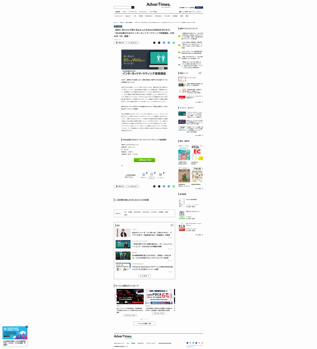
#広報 (181, 16)
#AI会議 (140, 16)
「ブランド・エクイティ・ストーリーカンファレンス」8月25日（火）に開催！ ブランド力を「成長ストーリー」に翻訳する (194, 115)
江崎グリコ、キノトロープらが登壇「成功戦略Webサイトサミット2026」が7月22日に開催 (194, 122)
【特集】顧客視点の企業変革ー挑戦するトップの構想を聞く (194, 84)
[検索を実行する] (132, 7)
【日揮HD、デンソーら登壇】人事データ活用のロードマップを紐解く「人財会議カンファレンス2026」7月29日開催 (194, 129)
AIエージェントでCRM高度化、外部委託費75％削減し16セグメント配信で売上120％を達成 (130, 310)
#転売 (187, 16)
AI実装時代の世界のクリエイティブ (184, 185)
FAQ (128, 343)
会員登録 (191, 7)
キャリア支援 (153, 11)
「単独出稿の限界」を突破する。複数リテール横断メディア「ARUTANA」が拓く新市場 (194, 91)
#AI (135, 16)
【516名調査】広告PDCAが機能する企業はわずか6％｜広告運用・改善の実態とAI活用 (158, 309)
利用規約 (133, 343)
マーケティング (133, 11)
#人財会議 (175, 16)
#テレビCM (167, 16)
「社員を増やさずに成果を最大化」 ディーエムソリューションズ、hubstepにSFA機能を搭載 (152, 245)
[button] (154, 42)
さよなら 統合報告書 (191, 199)
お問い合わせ (141, 343)
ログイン (198, 7)
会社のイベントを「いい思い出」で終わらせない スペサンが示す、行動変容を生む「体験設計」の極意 (152, 233)
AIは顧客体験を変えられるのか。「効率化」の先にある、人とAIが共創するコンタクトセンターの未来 (151, 256)
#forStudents (148, 16)
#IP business (158, 16)
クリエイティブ (143, 11)
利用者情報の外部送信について (121, 346)
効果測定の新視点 (196, 184)
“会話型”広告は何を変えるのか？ (183, 163)
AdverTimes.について (119, 343)
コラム (124, 11)
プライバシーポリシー (151, 343)
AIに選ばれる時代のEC (194, 163)
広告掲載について (184, 7)
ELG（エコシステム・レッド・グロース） (194, 224)
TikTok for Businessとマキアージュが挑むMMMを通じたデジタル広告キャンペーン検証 (152, 268)
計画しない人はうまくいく (193, 211)
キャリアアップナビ (191, 78)
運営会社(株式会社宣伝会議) (164, 343)
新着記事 (118, 11)
